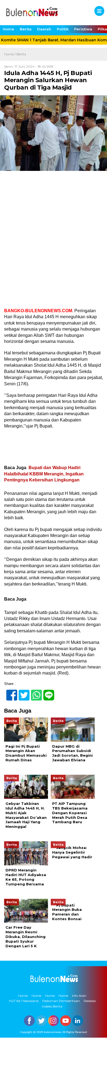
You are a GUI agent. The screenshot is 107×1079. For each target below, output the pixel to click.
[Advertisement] (53, 240)
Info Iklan (79, 996)
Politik (63, 29)
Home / (10, 54)
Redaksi (90, 1001)
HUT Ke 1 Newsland (23, 1001)
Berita (26, 29)
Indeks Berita (52, 1006)
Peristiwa (83, 29)
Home (8, 29)
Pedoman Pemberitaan (61, 1001)
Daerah (44, 29)
